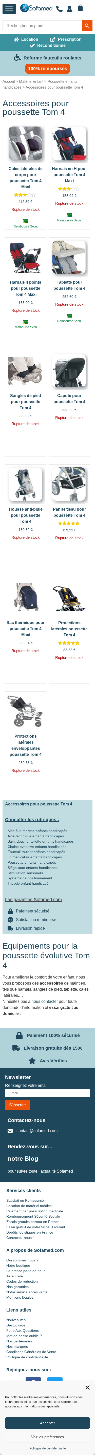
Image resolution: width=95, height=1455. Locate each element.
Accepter (47, 1423)
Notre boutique (18, 1265)
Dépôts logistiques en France (29, 1232)
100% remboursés (47, 68)
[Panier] (80, 7)
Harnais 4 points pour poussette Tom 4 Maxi (25, 288)
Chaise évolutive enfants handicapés (37, 847)
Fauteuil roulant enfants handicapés (36, 852)
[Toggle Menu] (9, 9)
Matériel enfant (31, 81)
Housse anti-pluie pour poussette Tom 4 (26, 515)
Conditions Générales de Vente (31, 1352)
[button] (87, 1387)
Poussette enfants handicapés (32, 862)
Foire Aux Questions (22, 1330)
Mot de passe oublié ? (24, 1336)
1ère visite (14, 1276)
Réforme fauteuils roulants (52, 57)
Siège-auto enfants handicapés (33, 868)
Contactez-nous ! (20, 1238)
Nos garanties (17, 1287)
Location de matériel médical (29, 1206)
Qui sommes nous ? (22, 1260)
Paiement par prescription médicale (34, 1211)
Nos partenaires (19, 1341)
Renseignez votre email (26, 1086)
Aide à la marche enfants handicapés (37, 831)
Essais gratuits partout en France (33, 1222)
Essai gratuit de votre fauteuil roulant (35, 1227)
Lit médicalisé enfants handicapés (35, 857)
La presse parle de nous (25, 1271)
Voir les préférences (47, 1437)
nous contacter (44, 1001)
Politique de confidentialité (47, 1448)
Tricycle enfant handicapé (28, 883)
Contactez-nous (26, 1120)
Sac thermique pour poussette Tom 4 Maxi (26, 628)
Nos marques (17, 1346)
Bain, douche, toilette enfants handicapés (41, 841)
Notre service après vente (27, 1292)
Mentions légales (19, 1297)
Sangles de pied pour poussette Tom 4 (25, 401)
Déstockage (15, 1325)
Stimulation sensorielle (26, 873)
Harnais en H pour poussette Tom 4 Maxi (69, 175)
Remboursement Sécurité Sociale (33, 1216)
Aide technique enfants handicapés (36, 836)
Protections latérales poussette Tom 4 (69, 629)
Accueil (9, 81)
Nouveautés (16, 1320)
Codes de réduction (22, 1281)
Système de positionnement (30, 878)
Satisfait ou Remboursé (25, 1200)
